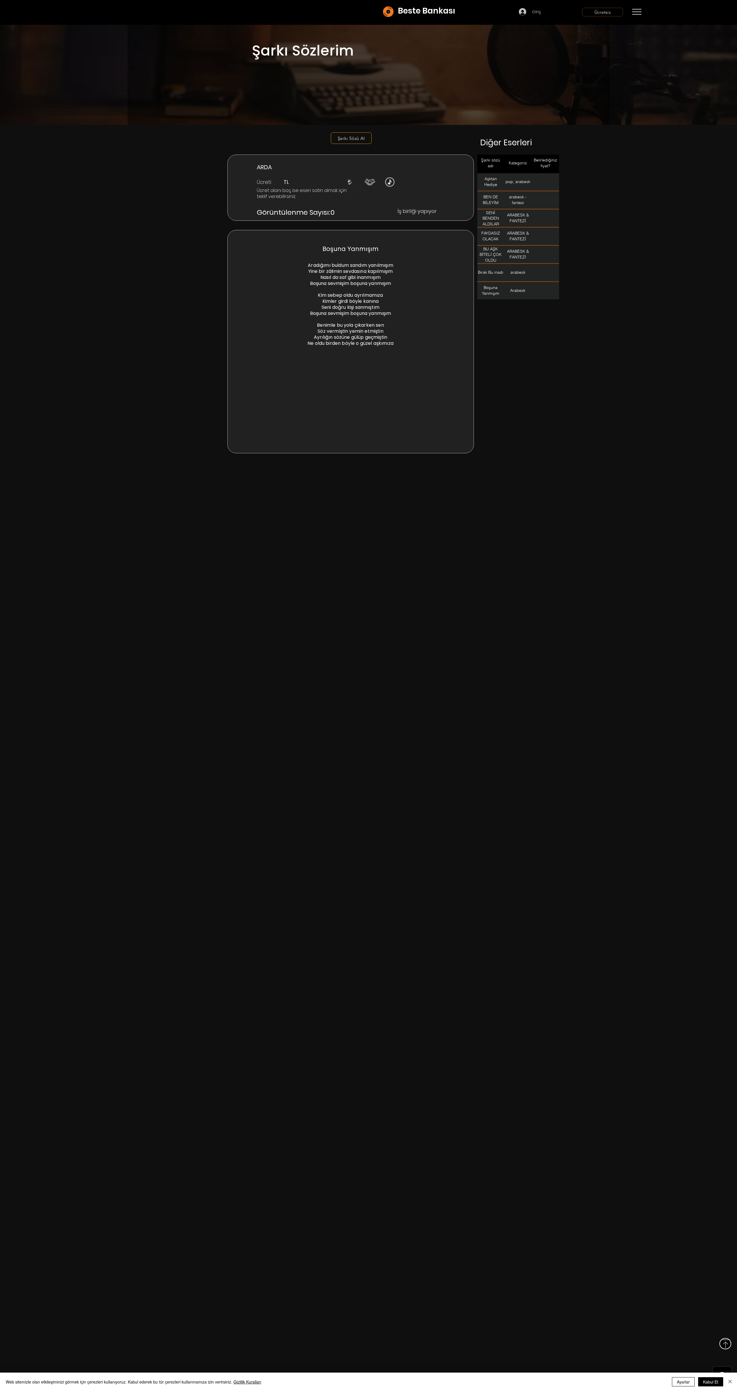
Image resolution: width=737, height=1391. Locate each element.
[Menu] (636, 11)
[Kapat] (730, 1381)
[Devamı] (670, 12)
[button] (349, 182)
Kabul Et (710, 1382)
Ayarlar (683, 1382)
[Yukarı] (725, 1343)
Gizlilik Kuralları (247, 1382)
